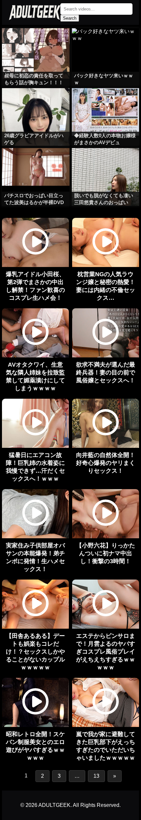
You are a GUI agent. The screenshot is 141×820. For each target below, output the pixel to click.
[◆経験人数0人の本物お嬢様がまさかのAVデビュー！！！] (105, 101)
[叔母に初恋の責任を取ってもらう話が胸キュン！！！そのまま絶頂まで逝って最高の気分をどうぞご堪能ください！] (35, 41)
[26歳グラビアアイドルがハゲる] (35, 101)
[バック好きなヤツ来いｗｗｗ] (105, 41)
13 (96, 776)
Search (69, 18)
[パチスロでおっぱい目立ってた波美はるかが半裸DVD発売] (35, 161)
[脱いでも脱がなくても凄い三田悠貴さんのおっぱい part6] (105, 161)
